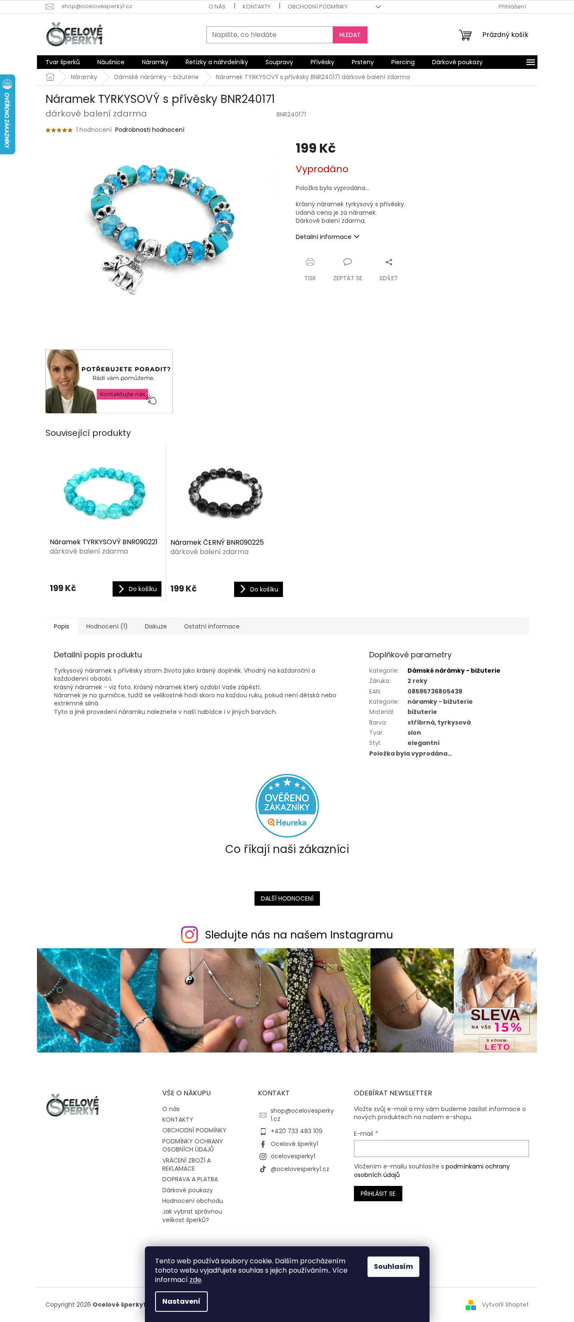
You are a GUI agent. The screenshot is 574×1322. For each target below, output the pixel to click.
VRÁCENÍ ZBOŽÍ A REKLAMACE (186, 1164)
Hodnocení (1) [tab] (107, 626)
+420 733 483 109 (296, 1131)
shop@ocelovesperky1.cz (302, 1114)
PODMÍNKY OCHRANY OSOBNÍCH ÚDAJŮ (192, 1145)
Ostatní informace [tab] (212, 626)
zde (195, 1280)
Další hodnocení (287, 898)
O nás (217, 7)
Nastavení (181, 1301)
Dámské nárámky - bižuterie (453, 670)
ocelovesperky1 (293, 1156)
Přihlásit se (378, 1193)
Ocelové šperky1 (294, 1144)
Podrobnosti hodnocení (149, 130)
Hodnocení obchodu (192, 1201)
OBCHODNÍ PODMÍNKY (318, 7)
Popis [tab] (61, 626)
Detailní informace (323, 237)
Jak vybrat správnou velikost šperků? (192, 1215)
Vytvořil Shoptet (505, 1304)
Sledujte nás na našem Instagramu (299, 934)
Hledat (350, 35)
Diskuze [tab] (156, 626)
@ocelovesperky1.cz (300, 1169)
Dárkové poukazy (187, 1190)
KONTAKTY (257, 7)
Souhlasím (393, 1266)
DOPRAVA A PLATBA (190, 1179)
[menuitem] (62, 62)
